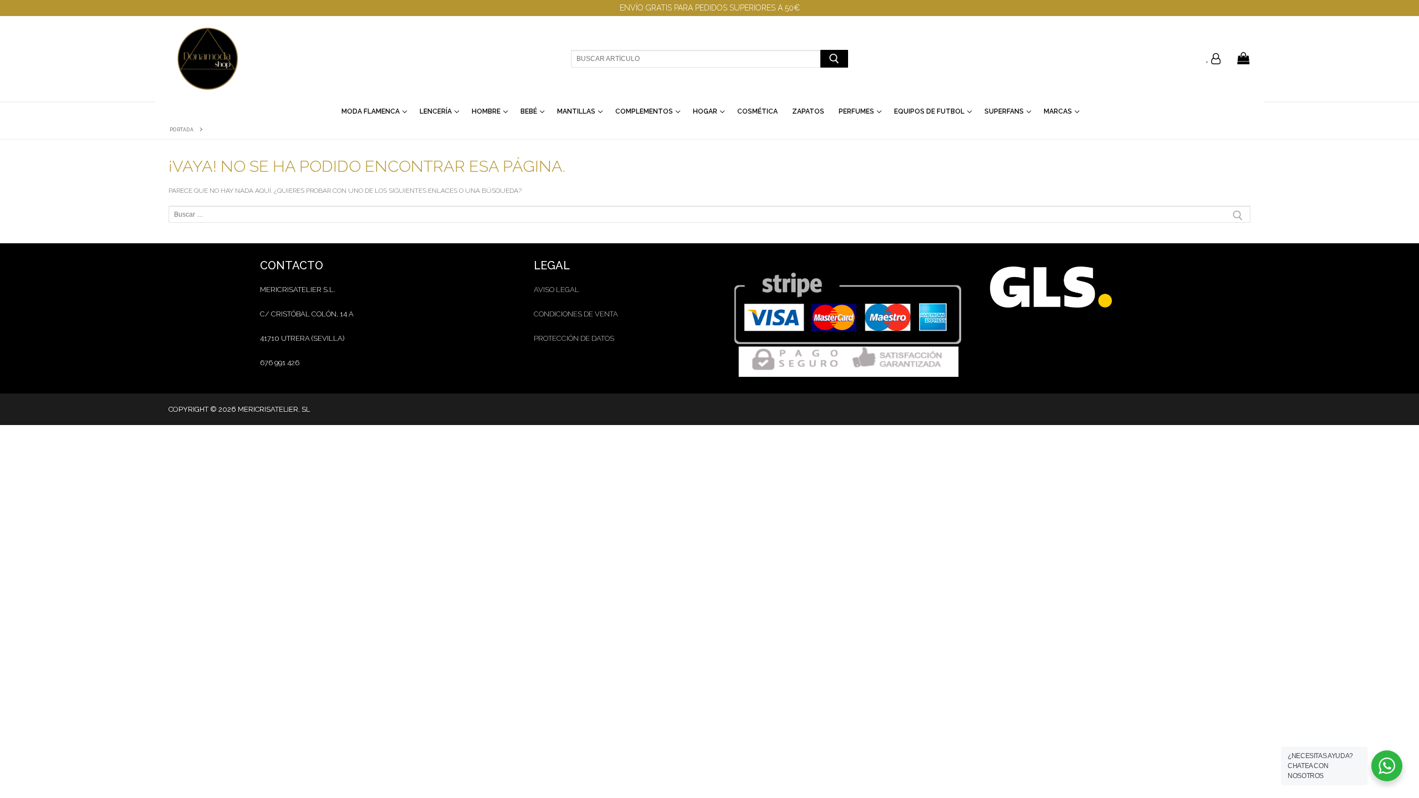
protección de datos (574, 338)
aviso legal (556, 289)
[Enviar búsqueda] (834, 58)
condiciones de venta (576, 314)
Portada (182, 129)
